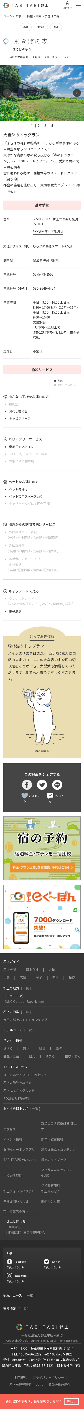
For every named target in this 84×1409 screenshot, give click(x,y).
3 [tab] (45, 125)
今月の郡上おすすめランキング (25, 1019)
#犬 (67, 57)
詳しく (71, 1401)
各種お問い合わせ (15, 1201)
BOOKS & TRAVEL (16, 1098)
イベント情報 (12, 1139)
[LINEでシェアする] (57, 785)
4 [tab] (52, 125)
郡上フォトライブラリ (19, 1191)
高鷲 (39, 16)
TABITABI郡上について (20, 1159)
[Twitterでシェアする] (42, 785)
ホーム (7, 16)
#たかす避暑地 (19, 57)
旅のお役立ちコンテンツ (58, 1149)
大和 (52, 969)
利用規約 (21, 1377)
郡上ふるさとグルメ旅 (19, 1090)
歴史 (32, 1056)
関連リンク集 (50, 1201)
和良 (72, 977)
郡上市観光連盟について (26, 1384)
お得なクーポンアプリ (19, 1149)
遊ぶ (56, 27)
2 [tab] (39, 125)
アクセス (9, 1129)
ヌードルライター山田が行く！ (25, 1075)
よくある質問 (12, 1175)
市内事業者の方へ (15, 1211)
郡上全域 (9, 969)
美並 (39, 977)
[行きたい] (24, 795)
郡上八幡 (32, 969)
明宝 (55, 977)
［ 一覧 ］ (30, 1295)
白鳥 (6, 977)
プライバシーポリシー (48, 1377)
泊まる (50, 1056)
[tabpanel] (42, 93)
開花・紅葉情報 (52, 1139)
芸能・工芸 (11, 1056)
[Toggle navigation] (78, 5)
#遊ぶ (36, 57)
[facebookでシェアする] (27, 785)
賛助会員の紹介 (59, 1384)
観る (42, 1048)
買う (26, 1048)
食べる (41, 27)
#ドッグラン (52, 57)
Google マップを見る (48, 231)
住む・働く (73, 1056)
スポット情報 (24, 16)
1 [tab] (32, 125)
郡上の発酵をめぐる (17, 1082)
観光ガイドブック (53, 1159)
